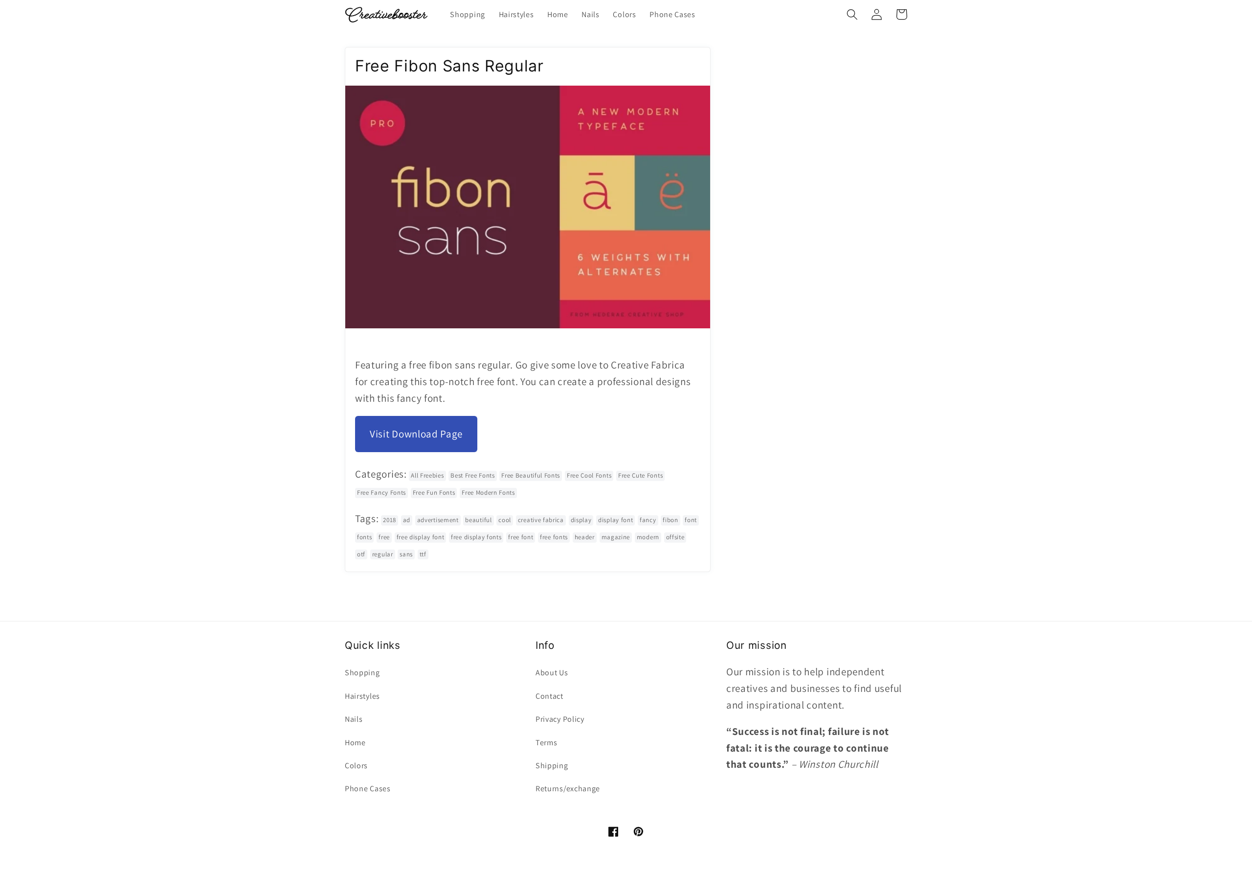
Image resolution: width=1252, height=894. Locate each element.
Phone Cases (368, 788)
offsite (675, 537)
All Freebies (427, 475)
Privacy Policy (560, 719)
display (581, 520)
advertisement (438, 520)
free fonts (554, 537)
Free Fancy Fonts (381, 492)
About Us (552, 672)
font (691, 520)
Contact (549, 696)
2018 (389, 520)
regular (382, 554)
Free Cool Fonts (589, 475)
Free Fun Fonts (434, 492)
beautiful (478, 520)
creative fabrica (541, 520)
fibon (670, 520)
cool (504, 520)
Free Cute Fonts (640, 475)
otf (361, 554)
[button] (852, 14)
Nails (353, 719)
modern (648, 537)
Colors (356, 765)
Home (355, 742)
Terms (546, 742)
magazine (616, 537)
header (585, 537)
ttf (423, 554)
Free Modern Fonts (488, 492)
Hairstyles (362, 696)
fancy (648, 520)
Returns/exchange (568, 788)
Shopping (362, 672)
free (384, 537)
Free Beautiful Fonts (530, 475)
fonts (364, 537)
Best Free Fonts (472, 475)
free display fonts (476, 537)
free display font (421, 537)
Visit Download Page (416, 433)
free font (520, 537)
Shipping (552, 765)
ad (406, 520)
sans (406, 554)
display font (615, 520)
